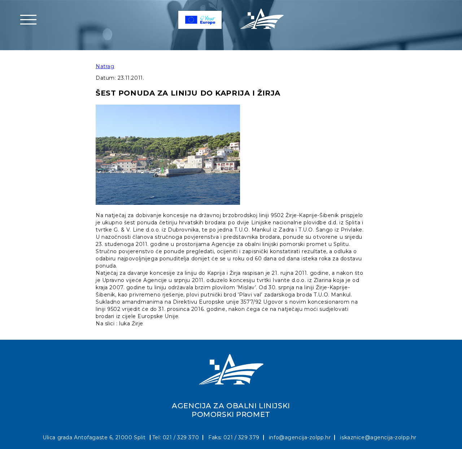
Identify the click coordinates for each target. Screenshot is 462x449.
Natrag (105, 66)
